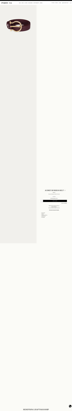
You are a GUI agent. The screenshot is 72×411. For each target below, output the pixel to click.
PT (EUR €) (53, 2)
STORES (60, 2)
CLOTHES (25, 2)
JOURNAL (41, 2)
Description (43, 212)
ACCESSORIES (30, 2)
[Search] (69, 2)
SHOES (23, 2)
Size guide (43, 217)
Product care (44, 216)
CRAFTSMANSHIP (36, 2)
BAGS (20, 2)
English (56, 2)
